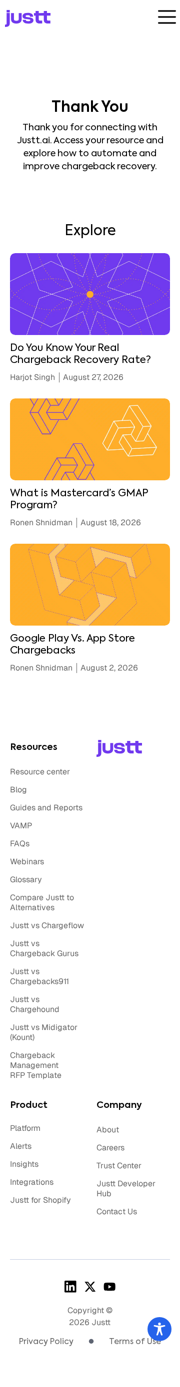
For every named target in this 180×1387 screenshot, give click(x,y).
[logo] (76, 18)
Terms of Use (135, 1342)
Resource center (40, 771)
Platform (25, 1128)
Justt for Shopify (40, 1200)
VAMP (21, 825)
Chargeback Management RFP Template (36, 1065)
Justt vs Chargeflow (47, 925)
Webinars (27, 861)
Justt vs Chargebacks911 (39, 976)
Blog (18, 789)
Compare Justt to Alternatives (42, 902)
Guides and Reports (46, 807)
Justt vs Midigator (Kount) (44, 1032)
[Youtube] (109, 1287)
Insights (24, 1164)
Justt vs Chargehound (35, 1004)
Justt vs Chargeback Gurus (44, 948)
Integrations (32, 1182)
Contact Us (116, 1211)
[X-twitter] (89, 1287)
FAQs (20, 843)
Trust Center (119, 1165)
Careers (110, 1147)
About (107, 1129)
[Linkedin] (70, 1287)
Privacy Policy (46, 1342)
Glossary (26, 879)
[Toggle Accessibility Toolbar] (159, 1329)
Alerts (21, 1146)
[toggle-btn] (167, 17)
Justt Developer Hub (126, 1188)
